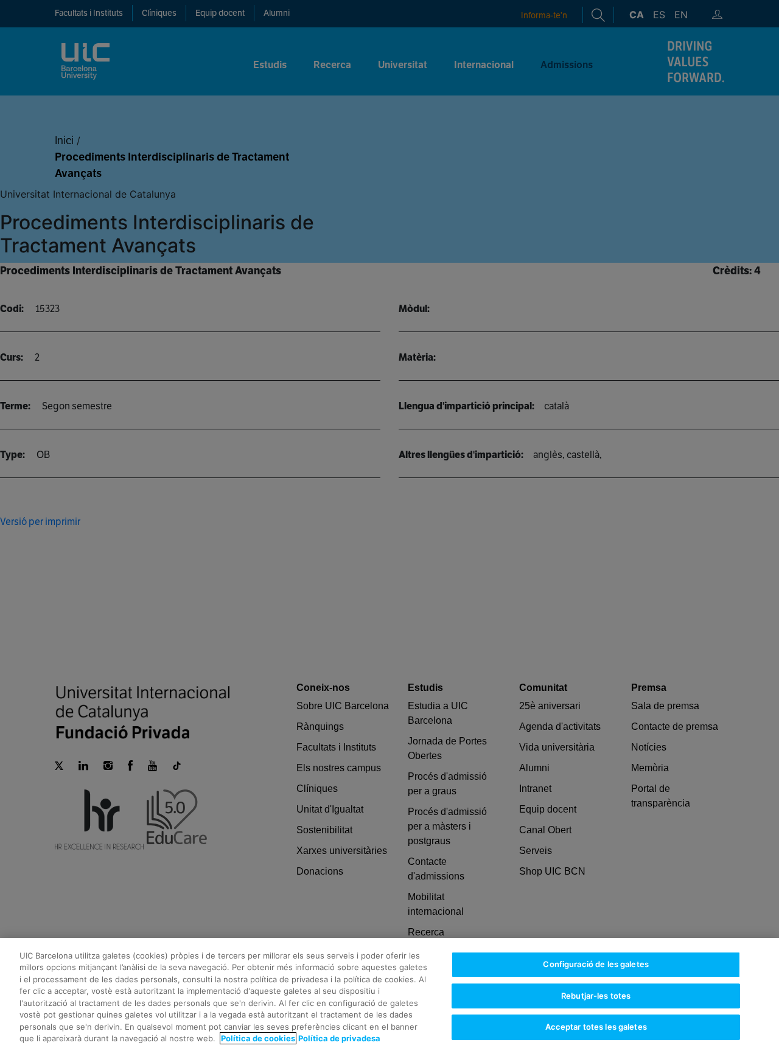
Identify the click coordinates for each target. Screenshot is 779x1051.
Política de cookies (258, 1038)
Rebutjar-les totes (596, 996)
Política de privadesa (339, 1038)
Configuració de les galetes (596, 964)
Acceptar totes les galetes (596, 1027)
